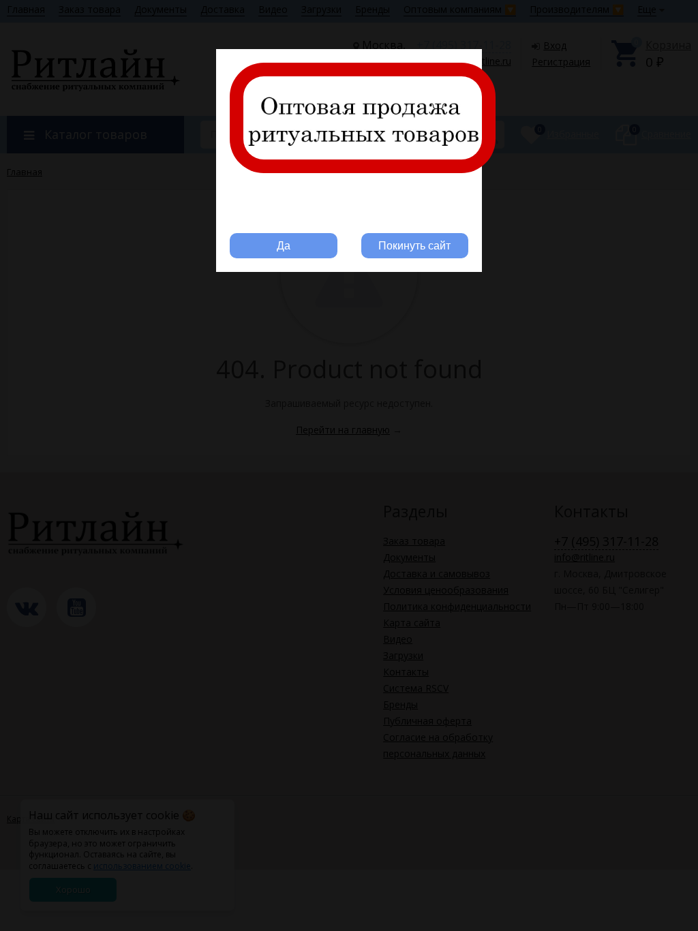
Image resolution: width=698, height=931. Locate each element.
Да (283, 245)
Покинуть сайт (414, 245)
